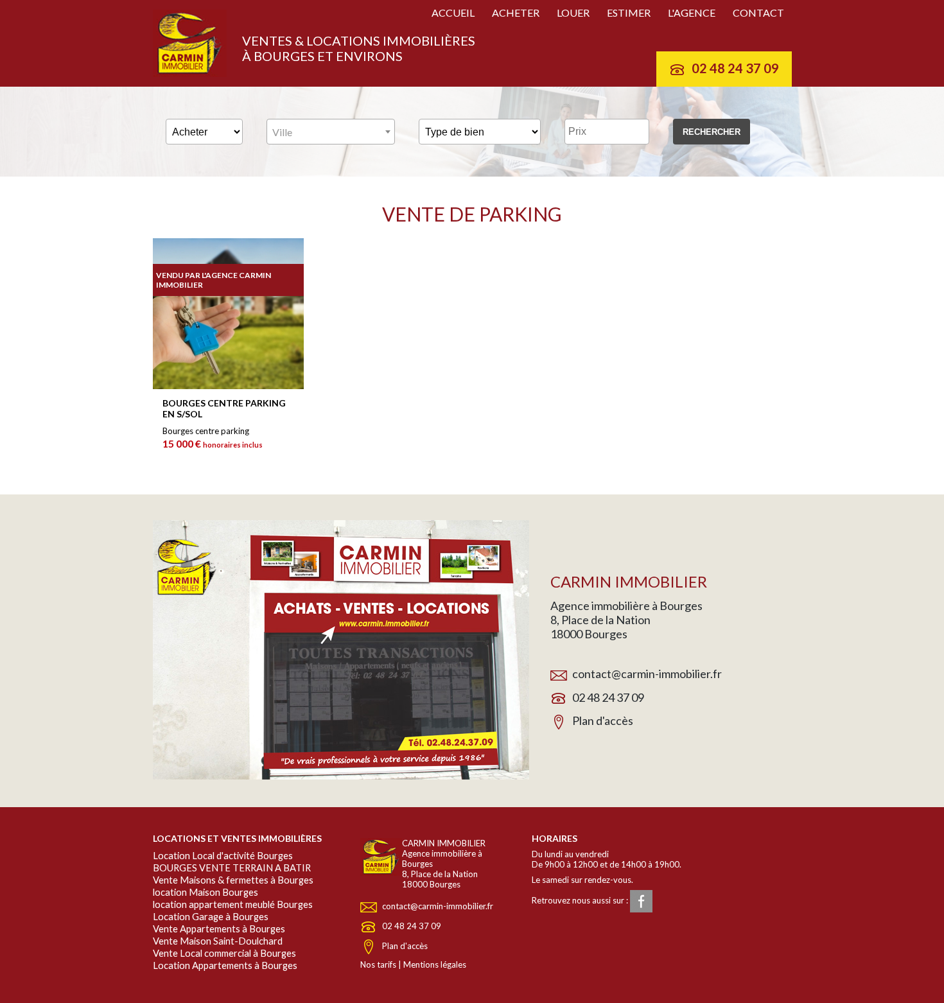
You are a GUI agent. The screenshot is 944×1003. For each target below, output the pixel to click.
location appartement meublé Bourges (233, 904)
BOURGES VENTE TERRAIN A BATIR (232, 867)
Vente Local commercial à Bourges (224, 953)
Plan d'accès (602, 720)
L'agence (691, 12)
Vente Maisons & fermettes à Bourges (233, 880)
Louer (573, 12)
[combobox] (331, 131)
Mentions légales (434, 964)
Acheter (515, 12)
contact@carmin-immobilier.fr (647, 674)
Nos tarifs (378, 964)
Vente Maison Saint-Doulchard (218, 941)
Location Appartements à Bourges (225, 965)
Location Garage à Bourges (210, 916)
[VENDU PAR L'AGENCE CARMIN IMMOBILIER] (228, 386)
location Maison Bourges (205, 892)
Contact (758, 12)
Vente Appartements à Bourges (219, 928)
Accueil (453, 12)
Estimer (629, 12)
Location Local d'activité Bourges (223, 855)
